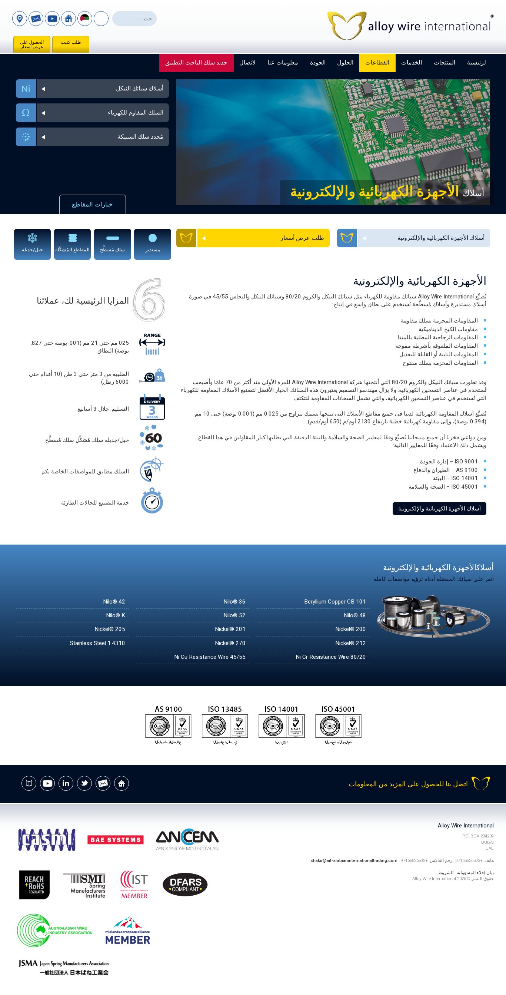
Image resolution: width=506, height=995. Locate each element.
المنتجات (444, 62)
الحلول (345, 62)
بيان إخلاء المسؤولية (475, 872)
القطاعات (377, 62)
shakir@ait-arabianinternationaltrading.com (353, 860)
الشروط (445, 872)
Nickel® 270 (230, 643)
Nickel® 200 (350, 629)
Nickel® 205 (109, 629)
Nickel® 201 (230, 629)
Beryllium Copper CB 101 (335, 601)
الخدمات (411, 62)
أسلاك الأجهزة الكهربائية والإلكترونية (439, 508)
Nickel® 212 (350, 643)
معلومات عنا (282, 62)
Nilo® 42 (114, 601)
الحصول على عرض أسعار (32, 44)
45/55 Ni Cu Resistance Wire (210, 657)
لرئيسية (476, 62)
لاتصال (247, 62)
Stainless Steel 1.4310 (97, 643)
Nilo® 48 (355, 615)
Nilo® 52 (234, 615)
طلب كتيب (71, 42)
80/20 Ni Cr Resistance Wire (331, 657)
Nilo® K (115, 615)
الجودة (318, 62)
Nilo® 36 (234, 601)
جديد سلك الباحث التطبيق (196, 62)
